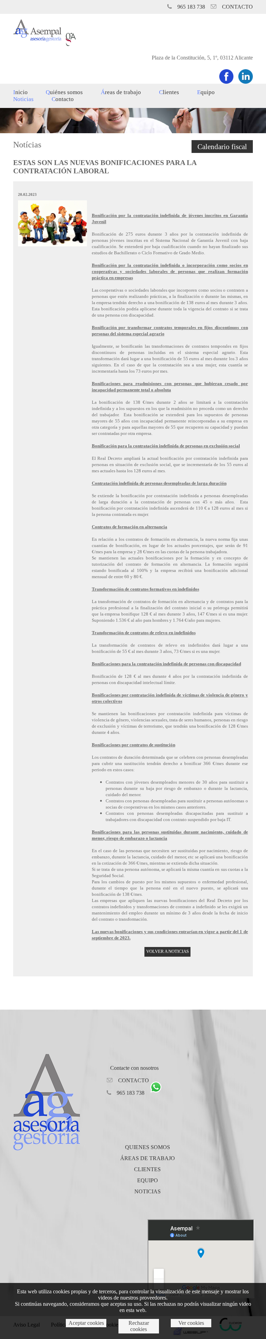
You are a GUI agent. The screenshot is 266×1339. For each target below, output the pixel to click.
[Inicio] (37, 40)
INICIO (20, 92)
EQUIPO (206, 92)
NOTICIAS (23, 99)
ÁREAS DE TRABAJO (147, 1158)
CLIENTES (169, 92)
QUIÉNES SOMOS (64, 92)
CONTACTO (63, 99)
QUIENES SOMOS (147, 1147)
